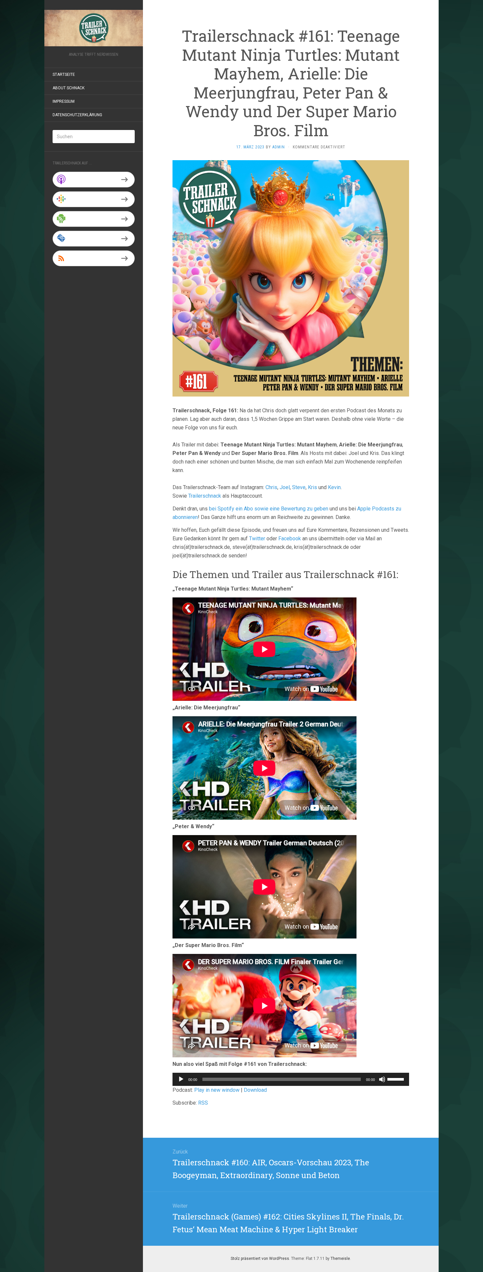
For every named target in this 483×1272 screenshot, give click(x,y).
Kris (312, 487)
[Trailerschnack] (93, 28)
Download (255, 1090)
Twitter (257, 538)
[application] (290, 1079)
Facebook (289, 538)
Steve (299, 487)
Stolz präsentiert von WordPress (260, 1258)
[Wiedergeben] (181, 1079)
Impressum (64, 101)
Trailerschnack (204, 496)
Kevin (334, 487)
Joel (285, 487)
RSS (203, 1103)
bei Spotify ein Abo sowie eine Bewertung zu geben (268, 509)
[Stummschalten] (382, 1079)
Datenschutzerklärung (77, 115)
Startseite (64, 74)
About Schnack (68, 88)
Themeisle (340, 1258)
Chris (271, 487)
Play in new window (217, 1090)
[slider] (396, 1079)
